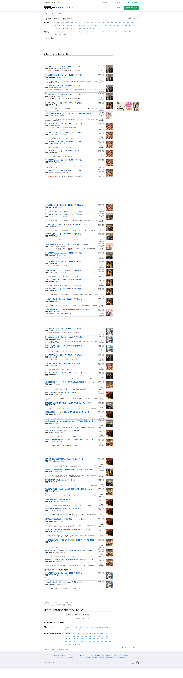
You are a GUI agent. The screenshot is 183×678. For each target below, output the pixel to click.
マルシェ (67, 627)
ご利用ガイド (72, 657)
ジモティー (47, 13)
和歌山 (105, 25)
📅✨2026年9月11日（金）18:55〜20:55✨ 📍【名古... (64, 170)
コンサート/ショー (93, 32)
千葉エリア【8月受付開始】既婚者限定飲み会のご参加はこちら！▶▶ (69, 469)
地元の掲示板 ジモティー (107, 2)
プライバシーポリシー (68, 655)
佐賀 (68, 28)
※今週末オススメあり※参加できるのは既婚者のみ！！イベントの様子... (70, 550)
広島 (121, 25)
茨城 (56, 25)
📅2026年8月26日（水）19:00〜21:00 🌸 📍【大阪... (63, 363)
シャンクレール (57, 38)
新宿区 (59, 96)
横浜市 (58, 521)
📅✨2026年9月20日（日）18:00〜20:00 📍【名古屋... (63, 337)
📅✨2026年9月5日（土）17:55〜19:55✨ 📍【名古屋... (64, 214)
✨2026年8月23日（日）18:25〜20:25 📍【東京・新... (63, 582)
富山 (100, 23)
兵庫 (88, 25)
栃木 (60, 25)
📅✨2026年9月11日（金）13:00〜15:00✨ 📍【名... (63, 85)
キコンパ (46, 79)
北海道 (67, 23)
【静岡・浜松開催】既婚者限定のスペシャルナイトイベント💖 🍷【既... (69, 439)
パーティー (68, 32)
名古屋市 (60, 87)
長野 (116, 23)
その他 (64, 34)
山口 (125, 25)
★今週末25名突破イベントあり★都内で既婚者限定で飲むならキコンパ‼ (70, 559)
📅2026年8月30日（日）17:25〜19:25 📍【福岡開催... (63, 270)
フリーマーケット (118, 32)
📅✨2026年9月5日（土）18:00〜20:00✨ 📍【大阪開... (64, 103)
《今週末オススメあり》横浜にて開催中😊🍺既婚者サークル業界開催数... (70, 540)
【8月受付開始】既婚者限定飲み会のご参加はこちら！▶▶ (65, 459)
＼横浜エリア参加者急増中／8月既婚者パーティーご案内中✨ (66, 519)
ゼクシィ (48, 38)
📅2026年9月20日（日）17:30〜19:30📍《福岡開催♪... (63, 234)
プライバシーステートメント (85, 655)
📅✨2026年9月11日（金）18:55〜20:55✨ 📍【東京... (64, 94)
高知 (60, 28)
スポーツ (110, 32)
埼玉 (124, 23)
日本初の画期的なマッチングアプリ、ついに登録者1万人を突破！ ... (68, 244)
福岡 (64, 28)
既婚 (46, 154)
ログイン (126, 2)
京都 (92, 25)
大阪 (84, 25)
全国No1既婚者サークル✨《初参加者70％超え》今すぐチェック (67, 412)
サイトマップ (62, 657)
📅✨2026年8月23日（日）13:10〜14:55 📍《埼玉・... (63, 573)
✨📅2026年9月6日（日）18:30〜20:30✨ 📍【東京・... (64, 205)
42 (67, 602)
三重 (76, 25)
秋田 (84, 23)
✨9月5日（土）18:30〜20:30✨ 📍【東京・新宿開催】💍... (65, 224)
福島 (92, 23)
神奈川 (132, 23)
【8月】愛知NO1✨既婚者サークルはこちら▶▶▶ (62, 430)
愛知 (68, 25)
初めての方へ (118, 2)
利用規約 (57, 655)
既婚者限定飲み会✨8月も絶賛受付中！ (58, 499)
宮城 (80, 23)
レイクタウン (73, 630)
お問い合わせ (117, 655)
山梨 (112, 23)
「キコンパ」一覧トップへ (131, 647)
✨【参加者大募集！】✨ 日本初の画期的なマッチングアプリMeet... (68, 309)
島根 (113, 25)
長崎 (80, 28)
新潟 (96, 23)
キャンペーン (102, 32)
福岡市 (59, 134)
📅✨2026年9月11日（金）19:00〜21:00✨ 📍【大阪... (64, 160)
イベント (54, 13)
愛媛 (56, 28)
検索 (118, 8)
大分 (76, 28)
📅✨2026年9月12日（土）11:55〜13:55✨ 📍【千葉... (64, 141)
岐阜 (72, 25)
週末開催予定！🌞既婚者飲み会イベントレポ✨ (61, 480)
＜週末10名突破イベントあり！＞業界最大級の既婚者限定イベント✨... (69, 382)
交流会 (106, 627)
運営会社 (126, 655)
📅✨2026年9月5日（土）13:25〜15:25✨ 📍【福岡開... (64, 132)
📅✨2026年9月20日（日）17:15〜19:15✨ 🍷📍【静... (64, 373)
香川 (133, 25)
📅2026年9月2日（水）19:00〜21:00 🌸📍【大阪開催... (64, 346)
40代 (46, 107)
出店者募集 (100, 627)
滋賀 (96, 25)
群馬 (64, 25)
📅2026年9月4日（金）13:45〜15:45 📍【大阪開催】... (64, 279)
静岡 (80, 25)
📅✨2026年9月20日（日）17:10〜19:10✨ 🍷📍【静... (64, 124)
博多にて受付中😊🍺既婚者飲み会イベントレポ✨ (62, 392)
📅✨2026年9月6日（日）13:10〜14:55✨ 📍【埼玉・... (64, 151)
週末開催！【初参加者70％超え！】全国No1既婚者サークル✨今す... (68, 403)
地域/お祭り (58, 34)
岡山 (117, 25)
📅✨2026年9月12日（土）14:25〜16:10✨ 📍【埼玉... (64, 66)
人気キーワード (133, 18)
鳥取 (109, 25)
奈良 (100, 25)
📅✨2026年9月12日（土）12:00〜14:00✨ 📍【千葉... (64, 253)
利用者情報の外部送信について (115, 657)
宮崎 (84, 28)
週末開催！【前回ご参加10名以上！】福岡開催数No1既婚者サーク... (68, 489)
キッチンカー (74, 627)
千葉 (128, 23)
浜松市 (59, 125)
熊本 (72, 28)
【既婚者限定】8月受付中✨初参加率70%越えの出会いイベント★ (67, 529)
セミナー (75, 32)
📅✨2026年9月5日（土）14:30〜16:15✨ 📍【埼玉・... (64, 355)
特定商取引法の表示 (98, 657)
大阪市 (59, 77)
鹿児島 (89, 28)
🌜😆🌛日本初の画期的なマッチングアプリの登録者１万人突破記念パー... (70, 113)
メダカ (94, 627)
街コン (80, 630)
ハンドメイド (87, 627)
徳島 (129, 25)
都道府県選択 (60, 8)
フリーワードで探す (84, 657)
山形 (88, 23)
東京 (120, 23)
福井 (108, 23)
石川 (104, 23)
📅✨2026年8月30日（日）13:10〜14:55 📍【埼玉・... (63, 261)
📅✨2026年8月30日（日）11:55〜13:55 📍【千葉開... (63, 328)
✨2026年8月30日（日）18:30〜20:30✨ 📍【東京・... (63, 299)
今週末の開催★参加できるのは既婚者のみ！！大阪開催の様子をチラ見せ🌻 (71, 421)
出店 (81, 627)
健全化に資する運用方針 (104, 655)
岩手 (76, 23)
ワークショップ (83, 32)
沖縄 (93, 28)
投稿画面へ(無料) (132, 8)
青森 (72, 23)
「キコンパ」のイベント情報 (55, 19)
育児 (130, 32)
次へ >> (72, 602)
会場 (46, 117)
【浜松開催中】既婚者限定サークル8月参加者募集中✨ (63, 508)
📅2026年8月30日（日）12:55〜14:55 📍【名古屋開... (63, 289)
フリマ (66, 630)
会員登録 (135, 2)
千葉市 (59, 143)
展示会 (126, 32)
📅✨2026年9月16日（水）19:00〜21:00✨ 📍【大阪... (64, 75)
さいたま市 (60, 68)
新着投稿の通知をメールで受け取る (78, 615)
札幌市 (58, 482)
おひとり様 (47, 164)
